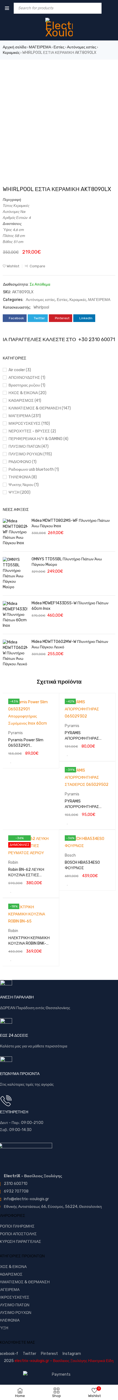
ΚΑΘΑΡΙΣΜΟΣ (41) (25, 400)
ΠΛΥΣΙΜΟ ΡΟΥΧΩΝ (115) (30, 454)
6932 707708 (16, 1191)
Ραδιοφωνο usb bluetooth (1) (34, 469)
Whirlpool (41, 307)
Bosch (70, 855)
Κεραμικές (11, 52)
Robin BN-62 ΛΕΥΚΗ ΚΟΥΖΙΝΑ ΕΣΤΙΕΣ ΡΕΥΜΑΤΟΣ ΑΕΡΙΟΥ (26, 875)
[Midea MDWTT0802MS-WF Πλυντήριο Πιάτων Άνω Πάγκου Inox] (15, 532)
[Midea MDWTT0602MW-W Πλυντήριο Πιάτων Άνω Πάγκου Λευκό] (15, 653)
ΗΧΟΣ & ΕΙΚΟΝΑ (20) (27, 393)
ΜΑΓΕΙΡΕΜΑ (40, 47)
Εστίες (59, 47)
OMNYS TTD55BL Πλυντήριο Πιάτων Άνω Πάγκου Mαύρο (67, 562)
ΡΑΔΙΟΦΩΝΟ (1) (22, 461)
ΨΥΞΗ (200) (19, 492)
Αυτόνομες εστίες (81, 47)
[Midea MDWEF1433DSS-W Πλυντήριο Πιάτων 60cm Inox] (15, 614)
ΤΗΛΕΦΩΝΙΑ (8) (23, 477)
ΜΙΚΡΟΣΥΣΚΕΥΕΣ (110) (29, 423)
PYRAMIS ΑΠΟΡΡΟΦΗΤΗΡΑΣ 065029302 (82, 738)
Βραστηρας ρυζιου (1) (27, 385)
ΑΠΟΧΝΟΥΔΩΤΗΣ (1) (27, 377)
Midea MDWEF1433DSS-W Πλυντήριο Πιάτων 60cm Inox (70, 606)
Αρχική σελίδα (14, 47)
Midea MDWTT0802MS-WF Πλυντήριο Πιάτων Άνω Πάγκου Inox (71, 523)
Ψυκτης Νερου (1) (24, 484)
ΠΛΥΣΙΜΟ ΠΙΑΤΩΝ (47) (29, 446)
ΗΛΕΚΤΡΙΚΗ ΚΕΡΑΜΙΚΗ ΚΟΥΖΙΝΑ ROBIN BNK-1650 (29, 943)
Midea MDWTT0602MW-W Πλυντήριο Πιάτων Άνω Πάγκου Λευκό (70, 644)
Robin (13, 862)
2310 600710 (15, 1183)
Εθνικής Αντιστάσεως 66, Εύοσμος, (34, 1206)
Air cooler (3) (20, 370)
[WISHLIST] (11, 761)
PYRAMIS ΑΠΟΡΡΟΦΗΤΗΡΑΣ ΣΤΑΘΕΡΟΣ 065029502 (86, 807)
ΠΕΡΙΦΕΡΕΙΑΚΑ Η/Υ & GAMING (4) (38, 439)
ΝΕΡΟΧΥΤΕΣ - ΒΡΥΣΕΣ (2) (32, 431)
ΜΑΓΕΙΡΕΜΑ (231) (25, 416)
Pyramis (15, 733)
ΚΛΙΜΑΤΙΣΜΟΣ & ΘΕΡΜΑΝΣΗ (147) (40, 408)
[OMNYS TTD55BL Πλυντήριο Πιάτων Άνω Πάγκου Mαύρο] (15, 573)
